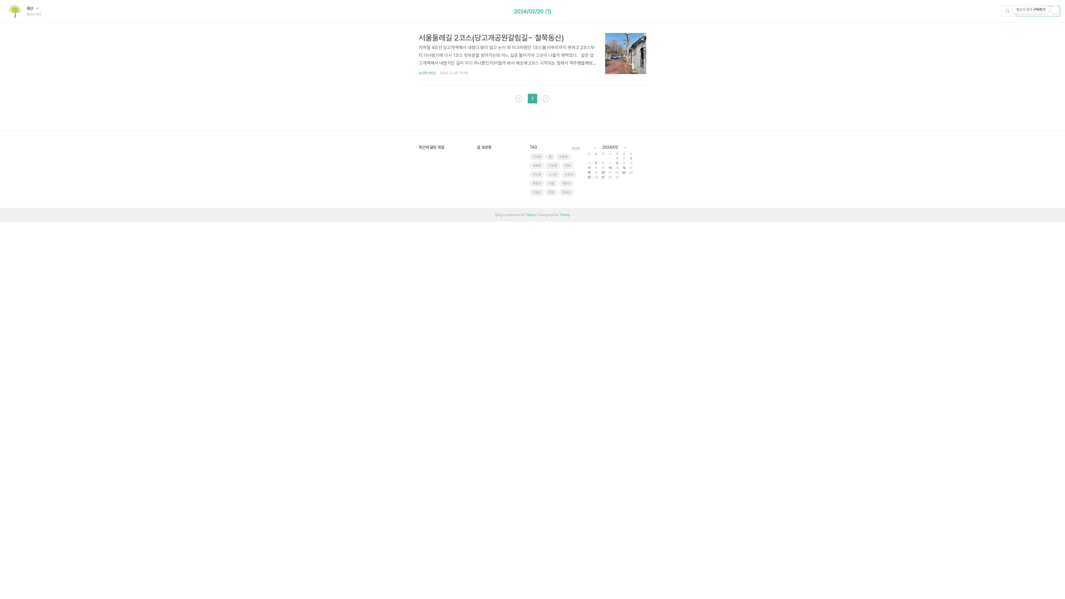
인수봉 (537, 174)
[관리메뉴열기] (1055, 10)
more (576, 148)
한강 (551, 192)
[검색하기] (1007, 11)
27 (603, 177)
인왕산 (537, 192)
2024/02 (610, 147)
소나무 (553, 174)
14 (610, 167)
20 (603, 172)
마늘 (551, 183)
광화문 (537, 165)
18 (589, 172)
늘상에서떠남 (427, 73)
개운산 (566, 183)
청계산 (566, 192)
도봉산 (569, 174)
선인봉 (553, 165)
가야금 (537, 157)
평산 (30, 8)
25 (589, 177)
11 (589, 167)
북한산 (537, 183)
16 (624, 167)
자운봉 (563, 157)
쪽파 (567, 165)
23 (624, 172)
